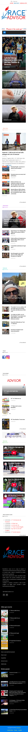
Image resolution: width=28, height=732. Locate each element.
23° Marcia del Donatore (14, 625)
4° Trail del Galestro (15, 532)
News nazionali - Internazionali (8, 53)
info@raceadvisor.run (9, 591)
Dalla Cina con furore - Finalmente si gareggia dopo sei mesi (13, 297)
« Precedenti (22, 202)
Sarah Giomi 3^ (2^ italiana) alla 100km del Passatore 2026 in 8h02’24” (18, 232)
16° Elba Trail (14, 523)
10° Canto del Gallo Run (11, 391)
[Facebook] (4, 595)
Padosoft (19, 727)
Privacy (15, 730)
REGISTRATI (16, 3)
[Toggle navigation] (4, 32)
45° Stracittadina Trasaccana (18, 419)
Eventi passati (8, 83)
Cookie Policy (10, 730)
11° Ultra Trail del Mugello (17, 527)
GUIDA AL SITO (23, 3)
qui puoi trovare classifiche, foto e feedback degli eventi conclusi (13, 84)
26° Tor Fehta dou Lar (16, 398)
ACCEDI (11, 3)
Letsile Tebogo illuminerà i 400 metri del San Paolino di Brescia (13, 61)
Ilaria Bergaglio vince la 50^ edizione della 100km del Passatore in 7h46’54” (17, 255)
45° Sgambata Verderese (15, 640)
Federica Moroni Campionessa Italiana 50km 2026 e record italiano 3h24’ (18, 240)
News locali (6, 134)
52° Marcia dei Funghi (14, 633)
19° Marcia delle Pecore (14, 618)
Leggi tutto (8, 165)
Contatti (20, 730)
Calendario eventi (8, 102)
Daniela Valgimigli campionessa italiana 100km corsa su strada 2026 (13, 221)
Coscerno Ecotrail (14, 672)
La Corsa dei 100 (15, 525)
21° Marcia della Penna (14, 610)
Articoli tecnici (7, 120)
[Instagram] (7, 595)
